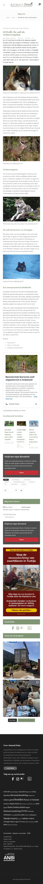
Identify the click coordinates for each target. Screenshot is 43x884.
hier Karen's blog (11, 514)
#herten (7, 482)
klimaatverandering (12, 811)
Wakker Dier (25, 822)
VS (20, 822)
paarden (17, 815)
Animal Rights (14, 792)
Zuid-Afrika (14, 824)
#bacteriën (27, 479)
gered (12, 799)
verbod (31, 818)
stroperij (13, 818)
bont (30, 792)
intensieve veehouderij (27, 803)
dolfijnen (6, 800)
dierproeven (31, 795)
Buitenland (14, 28)
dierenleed (7, 795)
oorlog (12, 815)
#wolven (24, 484)
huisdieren (6, 804)
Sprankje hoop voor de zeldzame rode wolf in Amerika (9, 434)
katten (22, 807)
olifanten (7, 815)
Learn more (10, 768)
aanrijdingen (23, 55)
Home (7, 17)
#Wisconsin (14, 484)
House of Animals (14, 509)
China (34, 792)
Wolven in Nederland (13, 345)
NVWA (24, 811)
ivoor (34, 803)
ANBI (28, 833)
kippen (28, 807)
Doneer (21, 472)
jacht (37, 804)
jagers (5, 807)
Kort (21, 28)
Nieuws (13, 17)
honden (19, 799)
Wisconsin (9, 57)
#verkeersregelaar (19, 482)
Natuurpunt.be (11, 342)
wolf (6, 40)
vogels (17, 822)
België (26, 792)
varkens (25, 818)
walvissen (31, 822)
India (20, 804)
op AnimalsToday (18, 347)
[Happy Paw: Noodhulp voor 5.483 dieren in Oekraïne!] (21, 698)
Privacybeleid (7, 833)
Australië (21, 792)
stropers (19, 818)
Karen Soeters (26, 507)
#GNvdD (6, 28)
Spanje (7, 818)
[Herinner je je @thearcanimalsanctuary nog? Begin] (21, 660)
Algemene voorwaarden (19, 833)
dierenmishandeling (19, 795)
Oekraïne (31, 811)
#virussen (31, 482)
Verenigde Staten (9, 822)
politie (27, 815)
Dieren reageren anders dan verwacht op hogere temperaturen (33, 437)
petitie (23, 815)
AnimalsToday (6, 38)
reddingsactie (32, 815)
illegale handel (14, 804)
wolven (9, 824)
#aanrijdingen (16, 479)
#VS (5, 484)
